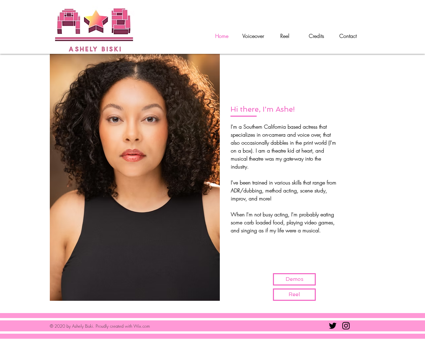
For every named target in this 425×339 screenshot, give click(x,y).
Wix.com (141, 326)
